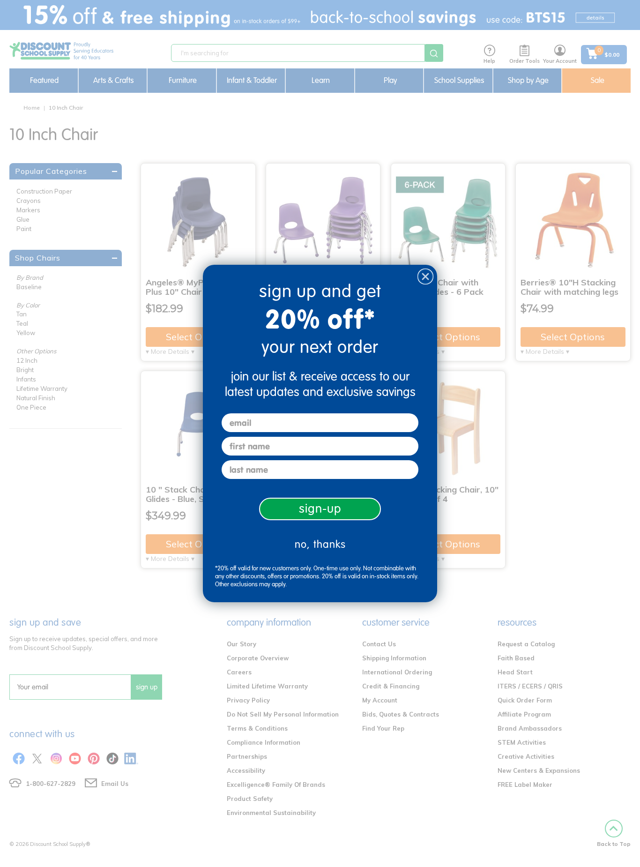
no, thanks (320, 544)
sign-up (320, 508)
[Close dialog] (425, 276)
